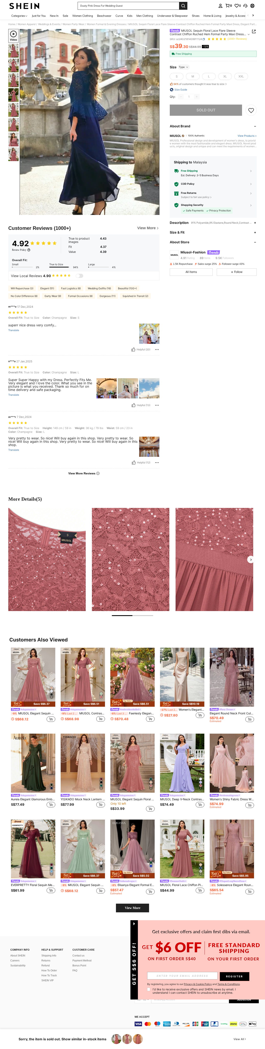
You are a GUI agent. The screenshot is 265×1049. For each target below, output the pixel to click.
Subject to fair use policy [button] (195, 197)
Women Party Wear (73, 24)
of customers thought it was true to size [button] (198, 84)
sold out (206, 110)
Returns (45, 960)
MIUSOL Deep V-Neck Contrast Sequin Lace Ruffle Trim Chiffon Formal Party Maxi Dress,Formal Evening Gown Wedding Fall (182, 799)
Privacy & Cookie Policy (198, 984)
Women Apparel (27, 24)
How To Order (49, 970)
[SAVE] (251, 110)
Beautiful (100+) (127, 288)
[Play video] (90, 122)
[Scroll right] (253, 16)
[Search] (183, 6)
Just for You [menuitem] (39, 15)
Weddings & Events (49, 24)
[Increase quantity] (196, 96)
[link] (228, 5)
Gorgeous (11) (108, 296)
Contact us (78, 955)
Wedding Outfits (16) (99, 288)
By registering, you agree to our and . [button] (193, 984)
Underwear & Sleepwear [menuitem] (172, 15)
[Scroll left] (248, 16)
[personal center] (220, 5)
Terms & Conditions (228, 984)
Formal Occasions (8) (80, 296)
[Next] (251, 559)
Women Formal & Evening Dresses (106, 24)
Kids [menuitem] (129, 15)
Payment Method (82, 960)
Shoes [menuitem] (195, 15)
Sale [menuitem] (65, 15)
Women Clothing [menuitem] (82, 15)
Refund (45, 965)
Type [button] (182, 67)
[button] (245, 5)
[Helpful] (133, 349)
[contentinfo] (197, 1023)
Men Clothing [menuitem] (144, 15)
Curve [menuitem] (119, 15)
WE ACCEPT (142, 1017)
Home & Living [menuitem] (212, 15)
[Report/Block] (156, 349)
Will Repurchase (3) (22, 288)
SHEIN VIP (47, 980)
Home (11, 24)
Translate (13, 330)
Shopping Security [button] (192, 205)
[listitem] (33, 687)
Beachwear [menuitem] (104, 15)
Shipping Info (48, 955)
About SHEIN (17, 955)
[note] (33, 704)
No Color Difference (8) (24, 296)
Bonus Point (79, 965)
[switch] (79, 276)
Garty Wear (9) (53, 296)
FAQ (74, 970)
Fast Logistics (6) (71, 288)
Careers (14, 960)
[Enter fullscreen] (155, 211)
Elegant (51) (47, 288)
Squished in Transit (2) (135, 296)
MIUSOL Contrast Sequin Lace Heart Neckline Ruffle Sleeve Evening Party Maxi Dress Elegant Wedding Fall (83, 713)
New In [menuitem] (54, 15)
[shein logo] (24, 6)
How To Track (49, 975)
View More (132, 908)
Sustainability (17, 965)
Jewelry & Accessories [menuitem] (238, 15)
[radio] (176, 76)
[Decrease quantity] (181, 96)
